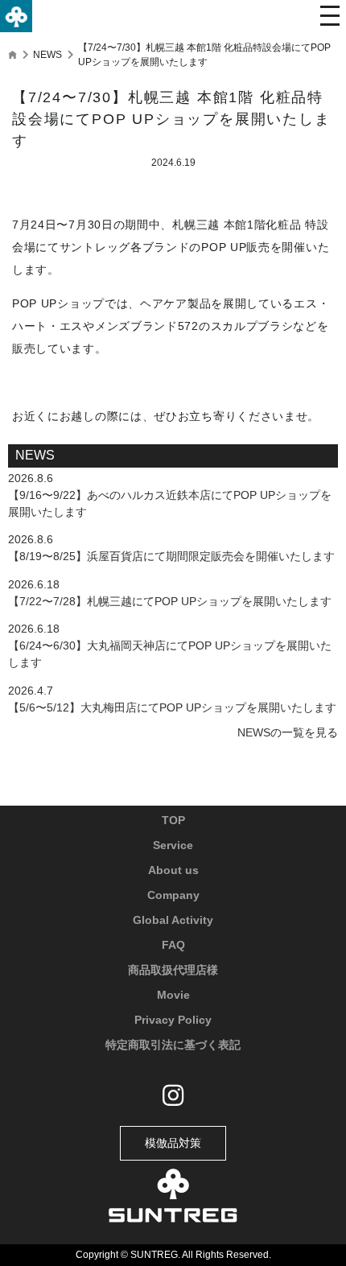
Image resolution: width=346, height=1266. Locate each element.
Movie (173, 994)
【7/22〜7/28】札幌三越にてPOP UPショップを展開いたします (170, 601)
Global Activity (173, 919)
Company (173, 895)
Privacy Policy (173, 1019)
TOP (173, 820)
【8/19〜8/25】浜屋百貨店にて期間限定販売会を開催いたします (171, 556)
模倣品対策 (173, 1142)
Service (173, 845)
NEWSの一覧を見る (287, 732)
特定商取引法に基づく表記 (173, 1044)
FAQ (173, 944)
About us (173, 870)
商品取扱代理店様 (173, 969)
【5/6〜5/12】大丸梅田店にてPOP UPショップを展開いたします (172, 707)
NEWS (47, 54)
